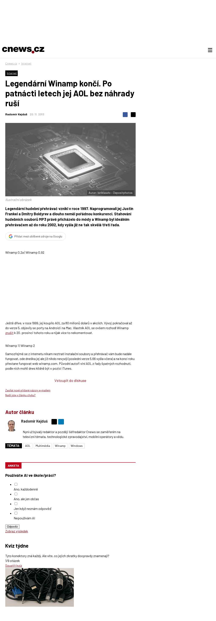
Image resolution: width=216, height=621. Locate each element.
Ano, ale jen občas (26, 499)
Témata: (13, 445)
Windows (77, 445)
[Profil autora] (11, 425)
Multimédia (43, 445)
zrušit (9, 333)
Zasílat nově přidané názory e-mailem (27, 390)
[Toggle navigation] (210, 50)
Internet (26, 63)
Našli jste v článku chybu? (20, 395)
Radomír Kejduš (16, 114)
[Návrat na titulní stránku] (23, 50)
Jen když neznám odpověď (32, 508)
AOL (28, 445)
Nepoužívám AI (24, 518)
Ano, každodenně (26, 489)
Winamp (60, 445)
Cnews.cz (11, 63)
